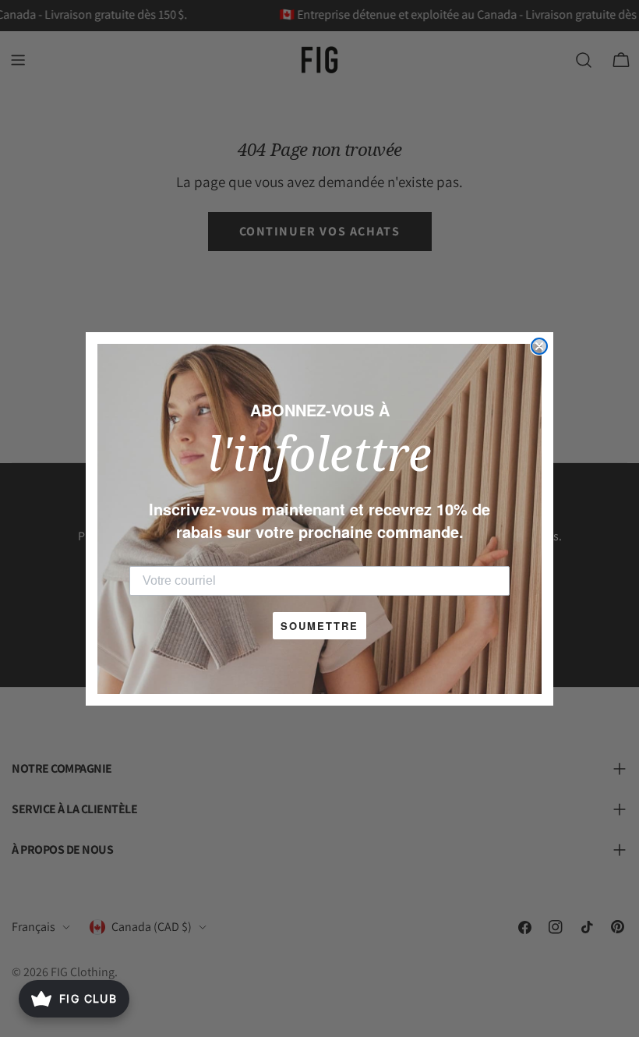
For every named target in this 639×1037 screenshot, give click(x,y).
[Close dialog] (539, 346)
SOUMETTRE (319, 625)
